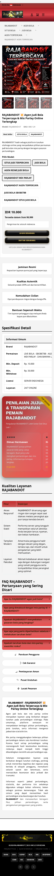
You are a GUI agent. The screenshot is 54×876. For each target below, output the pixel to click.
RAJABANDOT (11, 25)
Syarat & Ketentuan (26, 849)
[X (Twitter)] (33, 866)
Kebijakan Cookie (42, 849)
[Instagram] (27, 866)
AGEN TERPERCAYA (13, 35)
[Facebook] (20, 866)
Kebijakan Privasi (10, 849)
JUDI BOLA (26, 30)
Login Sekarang (27, 233)
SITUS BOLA (10, 30)
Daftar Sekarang (27, 240)
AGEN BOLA (29, 25)
